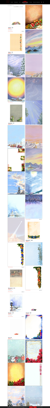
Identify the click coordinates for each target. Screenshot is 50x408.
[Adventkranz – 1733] (33, 17)
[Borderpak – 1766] (33, 277)
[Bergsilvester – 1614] (33, 206)
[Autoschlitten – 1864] (16, 137)
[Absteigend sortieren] (14, 6)
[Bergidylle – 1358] (33, 183)
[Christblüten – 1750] (33, 352)
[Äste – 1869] (33, 112)
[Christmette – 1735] (16, 398)
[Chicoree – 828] (33, 303)
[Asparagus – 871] (16, 113)
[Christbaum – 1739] (33, 327)
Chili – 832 (10, 337)
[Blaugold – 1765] (16, 254)
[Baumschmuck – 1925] (16, 159)
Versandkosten (10, 290)
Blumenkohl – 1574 (11, 288)
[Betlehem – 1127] (16, 230)
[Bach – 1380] (33, 137)
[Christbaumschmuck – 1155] (16, 352)
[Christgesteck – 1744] (16, 375)
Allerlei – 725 (10, 52)
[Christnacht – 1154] (33, 398)
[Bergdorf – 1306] (33, 160)
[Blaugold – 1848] (33, 254)
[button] (40, 2)
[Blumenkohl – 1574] (16, 278)
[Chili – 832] (16, 327)
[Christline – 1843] (33, 375)
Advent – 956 (10, 27)
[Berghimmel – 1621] (16, 183)
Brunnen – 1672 (11, 312)
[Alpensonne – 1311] (16, 89)
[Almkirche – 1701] (16, 66)
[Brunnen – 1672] (16, 303)
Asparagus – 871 (11, 123)
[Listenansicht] (22, 6)
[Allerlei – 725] (16, 42)
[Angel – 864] (33, 89)
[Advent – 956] (16, 17)
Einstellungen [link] (24, 407)
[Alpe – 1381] (33, 66)
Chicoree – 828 (28, 312)
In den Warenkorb (11, 291)
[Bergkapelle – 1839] (16, 206)
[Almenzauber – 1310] (33, 41)
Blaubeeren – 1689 (29, 240)
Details (23, 31)
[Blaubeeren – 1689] (33, 230)
